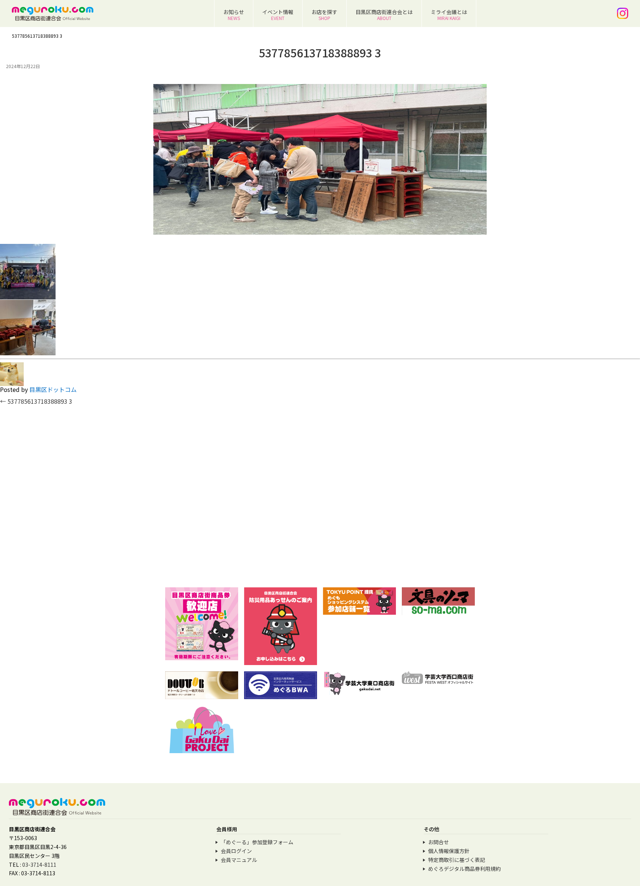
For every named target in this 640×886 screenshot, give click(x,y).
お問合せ (438, 842)
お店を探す (324, 14)
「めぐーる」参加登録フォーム (257, 842)
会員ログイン (236, 851)
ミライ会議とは (449, 14)
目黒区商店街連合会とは (384, 14)
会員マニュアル (239, 859)
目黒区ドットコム (53, 389)
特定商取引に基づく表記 (456, 859)
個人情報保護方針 (449, 851)
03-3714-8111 (39, 864)
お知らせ (233, 14)
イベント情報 (277, 14)
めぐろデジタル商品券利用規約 (464, 868)
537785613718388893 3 (36, 401)
